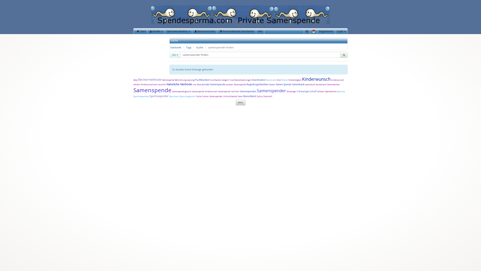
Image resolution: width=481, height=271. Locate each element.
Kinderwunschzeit (149, 84)
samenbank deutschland (316, 84)
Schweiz (320, 91)
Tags (188, 47)
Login (340, 31)
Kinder (284, 79)
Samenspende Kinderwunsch (205, 91)
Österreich (267, 96)
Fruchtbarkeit (202, 79)
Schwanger (291, 91)
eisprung (190, 80)
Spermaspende (141, 96)
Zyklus (259, 96)
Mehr (240, 102)
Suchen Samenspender (212, 96)
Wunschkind (249, 96)
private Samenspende (213, 84)
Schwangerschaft (307, 91)
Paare (199, 84)
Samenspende (152, 90)
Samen (272, 84)
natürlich (162, 84)
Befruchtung (180, 80)
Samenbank (298, 84)
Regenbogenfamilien (257, 84)
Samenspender (271, 90)
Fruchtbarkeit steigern (219, 80)
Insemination (259, 79)
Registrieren (326, 31)
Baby (135, 80)
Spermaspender (159, 96)
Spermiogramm (188, 96)
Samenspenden (248, 91)
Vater (240, 96)
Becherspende (168, 80)
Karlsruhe (271, 79)
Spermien (174, 96)
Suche (199, 47)
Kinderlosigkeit (295, 80)
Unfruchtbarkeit (230, 96)
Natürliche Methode (179, 84)
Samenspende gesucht (181, 91)
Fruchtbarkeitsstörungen (241, 80)
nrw (194, 84)
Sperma (341, 91)
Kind (279, 80)
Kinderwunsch (316, 79)
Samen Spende (283, 84)
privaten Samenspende (236, 84)
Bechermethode (150, 79)
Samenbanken (333, 84)
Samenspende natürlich (228, 91)
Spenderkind (331, 91)
